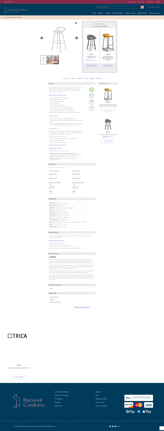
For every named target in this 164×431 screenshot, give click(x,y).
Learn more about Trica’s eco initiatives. (57, 144)
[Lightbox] (76, 23)
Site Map (45, 426)
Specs (86, 78)
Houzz (115, 426)
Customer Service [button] (154, 13)
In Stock (158, 1)
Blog (118, 426)
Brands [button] (100, 13)
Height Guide (59, 406)
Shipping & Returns (54, 297)
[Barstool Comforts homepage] (15, 10)
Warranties (52, 299)
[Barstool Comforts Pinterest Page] (113, 426)
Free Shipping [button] (132, 2)
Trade (150, 2)
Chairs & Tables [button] (117, 13)
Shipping (92, 78)
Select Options (91, 65)
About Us (98, 392)
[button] (76, 38)
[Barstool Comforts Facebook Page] (110, 426)
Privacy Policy (100, 402)
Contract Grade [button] (130, 13)
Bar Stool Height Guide (55, 302)
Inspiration (141, 13)
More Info (98, 78)
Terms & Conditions (101, 406)
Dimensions (80, 78)
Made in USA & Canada (61, 395)
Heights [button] (107, 13)
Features (73, 78)
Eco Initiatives (59, 399)
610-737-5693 (9, 2)
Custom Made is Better (61, 392)
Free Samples (141, 2)
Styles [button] (94, 13)
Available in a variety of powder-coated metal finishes (62, 153)
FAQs (97, 395)
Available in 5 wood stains (56, 158)
